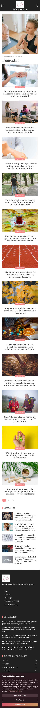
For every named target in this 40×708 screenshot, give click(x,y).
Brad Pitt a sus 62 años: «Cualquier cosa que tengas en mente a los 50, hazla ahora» (20, 419)
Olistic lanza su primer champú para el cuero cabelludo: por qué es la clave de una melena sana (25, 527)
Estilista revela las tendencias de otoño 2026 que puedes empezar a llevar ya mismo (25, 549)
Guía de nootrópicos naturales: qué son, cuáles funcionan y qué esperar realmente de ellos (20, 238)
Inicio (4, 56)
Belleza (10, 56)
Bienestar (20, 87)
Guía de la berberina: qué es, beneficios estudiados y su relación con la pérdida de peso (20, 346)
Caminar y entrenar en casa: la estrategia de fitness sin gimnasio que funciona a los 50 (20, 202)
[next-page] (13, 500)
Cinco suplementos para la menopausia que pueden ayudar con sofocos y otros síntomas (20, 491)
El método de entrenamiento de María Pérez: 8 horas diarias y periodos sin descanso (20, 274)
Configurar (20, 700)
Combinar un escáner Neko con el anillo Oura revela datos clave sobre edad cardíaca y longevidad (20, 383)
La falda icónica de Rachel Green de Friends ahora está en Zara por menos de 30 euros (26, 560)
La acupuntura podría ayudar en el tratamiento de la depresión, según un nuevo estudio (20, 166)
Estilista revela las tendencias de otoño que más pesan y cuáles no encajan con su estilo (25, 516)
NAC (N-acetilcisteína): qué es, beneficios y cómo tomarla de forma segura (20, 455)
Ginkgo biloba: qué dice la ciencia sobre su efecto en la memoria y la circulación (20, 310)
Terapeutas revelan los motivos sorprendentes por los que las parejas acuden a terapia (20, 129)
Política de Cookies (14, 691)
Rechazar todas (20, 695)
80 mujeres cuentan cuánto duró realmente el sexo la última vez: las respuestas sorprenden (20, 93)
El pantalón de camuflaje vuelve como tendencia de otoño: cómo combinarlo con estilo (25, 538)
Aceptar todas (20, 704)
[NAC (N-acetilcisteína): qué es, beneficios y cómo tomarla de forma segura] (20, 437)
